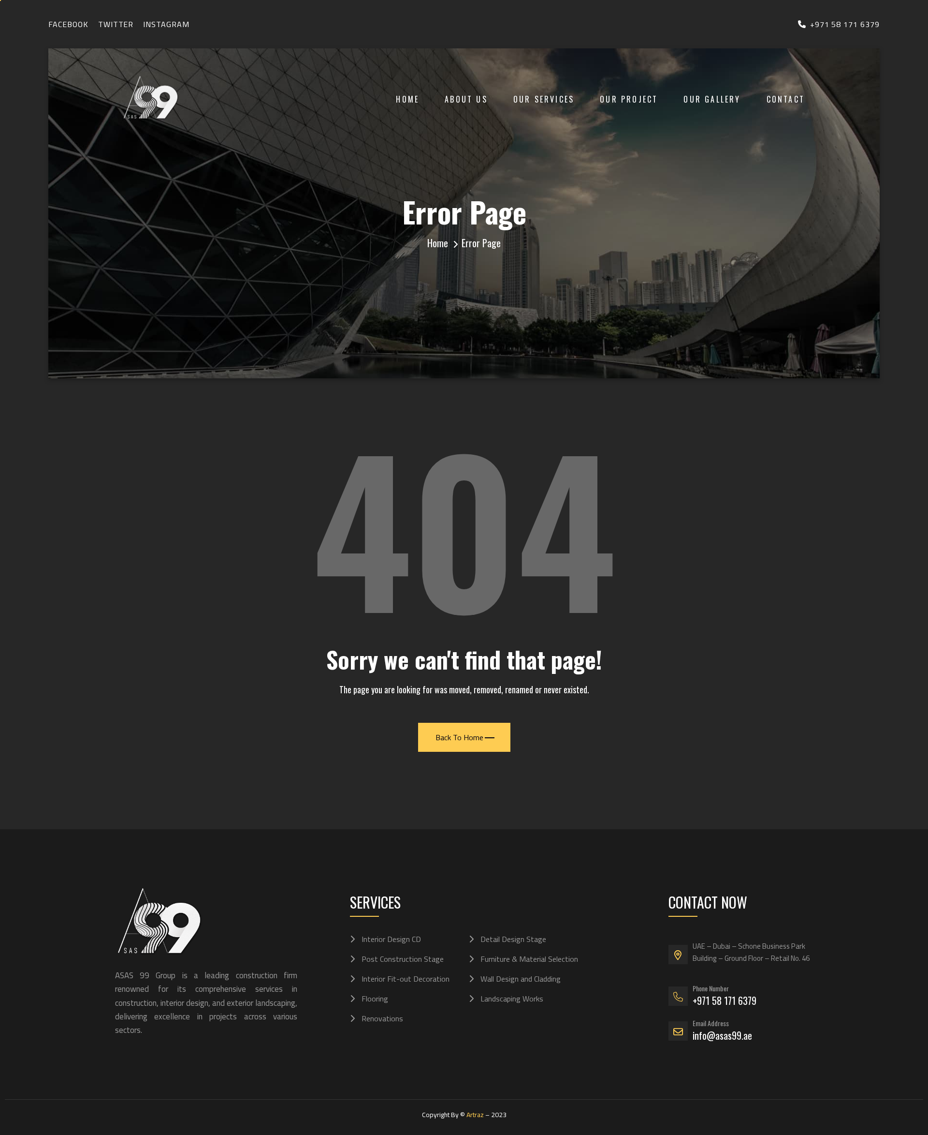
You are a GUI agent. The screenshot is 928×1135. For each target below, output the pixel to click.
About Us (466, 99)
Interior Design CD (391, 939)
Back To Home (459, 737)
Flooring (375, 998)
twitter (116, 24)
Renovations (382, 1018)
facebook (68, 24)
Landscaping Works (511, 998)
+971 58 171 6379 (845, 24)
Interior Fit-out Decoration (406, 979)
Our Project (629, 99)
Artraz (475, 1114)
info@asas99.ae (722, 1035)
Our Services (543, 99)
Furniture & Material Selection (529, 959)
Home (407, 99)
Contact (786, 99)
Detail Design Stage (513, 939)
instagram (166, 24)
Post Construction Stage (403, 959)
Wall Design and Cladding (520, 979)
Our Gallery (711, 99)
